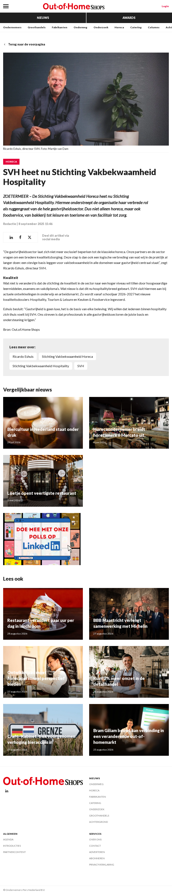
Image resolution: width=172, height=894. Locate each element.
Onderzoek (101, 27)
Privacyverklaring (101, 864)
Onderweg (80, 27)
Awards (129, 17)
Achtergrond (98, 821)
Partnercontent (14, 852)
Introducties (12, 845)
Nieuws (43, 17)
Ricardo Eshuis (23, 356)
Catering (136, 27)
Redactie (9, 224)
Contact (95, 845)
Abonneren (97, 858)
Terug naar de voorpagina (26, 44)
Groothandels (37, 27)
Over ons (95, 839)
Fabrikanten (59, 27)
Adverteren (97, 852)
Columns (153, 27)
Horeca (119, 27)
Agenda (8, 839)
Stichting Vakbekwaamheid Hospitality (41, 366)
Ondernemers (12, 27)
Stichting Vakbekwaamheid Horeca (67, 356)
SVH (80, 366)
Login (165, 6)
